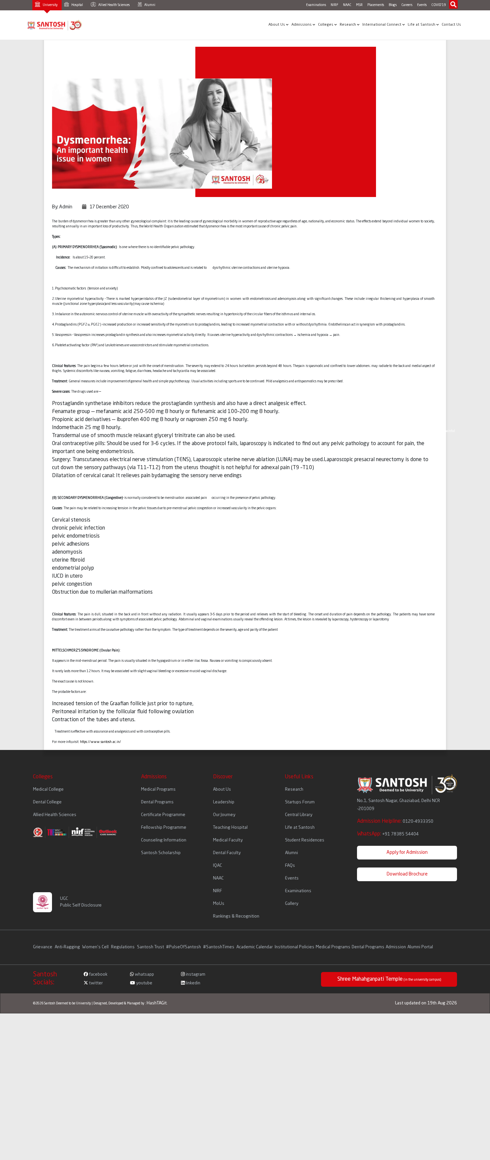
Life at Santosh (422, 25)
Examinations (316, 5)
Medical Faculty (228, 840)
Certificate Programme (163, 815)
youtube (143, 983)
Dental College (47, 802)
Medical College (48, 789)
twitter (95, 983)
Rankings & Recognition (236, 916)
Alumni (149, 5)
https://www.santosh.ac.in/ (100, 742)
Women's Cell (96, 947)
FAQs (290, 865)
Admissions (302, 25)
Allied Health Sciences (114, 5)
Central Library (298, 815)
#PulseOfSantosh (183, 947)
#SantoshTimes (218, 947)
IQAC (217, 865)
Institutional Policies (294, 947)
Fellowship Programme (163, 827)
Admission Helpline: (395, 821)
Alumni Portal (420, 947)
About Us (277, 25)
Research (348, 25)
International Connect (382, 25)
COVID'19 (438, 5)
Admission (396, 947)
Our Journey (224, 815)
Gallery (291, 904)
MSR (359, 5)
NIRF (334, 5)
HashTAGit (157, 1003)
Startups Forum (300, 802)
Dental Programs (157, 802)
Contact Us (451, 25)
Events (422, 5)
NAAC (347, 5)
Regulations (123, 947)
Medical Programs (158, 789)
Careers (406, 5)
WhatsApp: (388, 834)
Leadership (223, 802)
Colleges (326, 25)
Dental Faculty (227, 853)
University (50, 5)
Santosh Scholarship (161, 853)
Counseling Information (163, 840)
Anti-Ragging (68, 947)
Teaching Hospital (230, 827)
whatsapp (144, 974)
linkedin (192, 983)
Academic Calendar (254, 947)
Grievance (43, 947)
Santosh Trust (150, 947)
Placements (375, 5)
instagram (195, 974)
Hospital (77, 5)
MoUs (218, 904)
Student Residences (304, 840)
